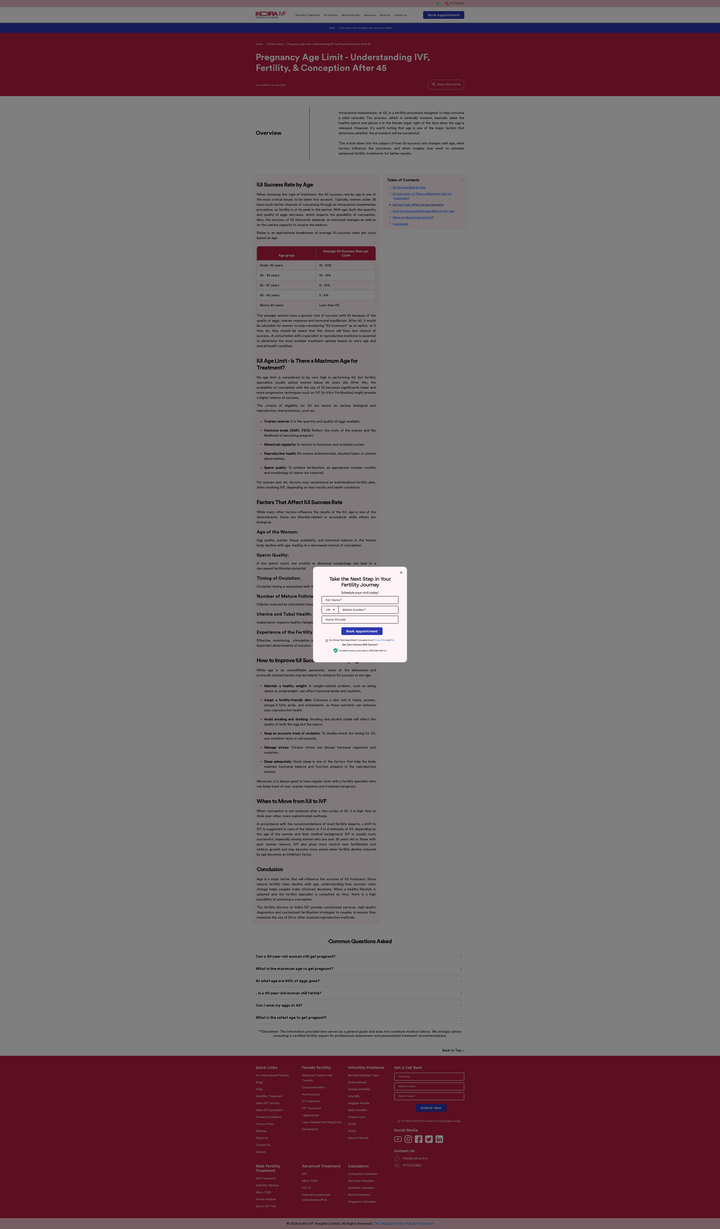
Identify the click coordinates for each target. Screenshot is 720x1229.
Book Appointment (362, 631)
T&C (393, 640)
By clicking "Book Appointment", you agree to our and (362, 640)
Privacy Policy (380, 640)
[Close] (401, 572)
